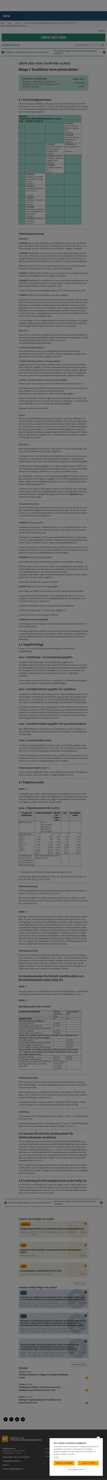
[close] (98, 1438)
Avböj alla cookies (64, 1463)
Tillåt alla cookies (88, 1463)
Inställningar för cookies (76, 1469)
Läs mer (56, 1457)
